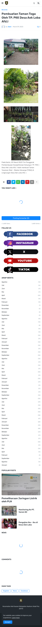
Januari (21, 342)
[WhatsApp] (18, 182)
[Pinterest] (27, 182)
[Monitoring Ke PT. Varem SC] (9, 511)
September (21, 315)
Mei (21, 292)
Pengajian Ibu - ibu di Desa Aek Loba (28, 523)
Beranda (4, 10)
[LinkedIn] (23, 182)
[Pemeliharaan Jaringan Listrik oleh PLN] (21, 484)
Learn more (16, 618)
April (21, 295)
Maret (21, 299)
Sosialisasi (24, 591)
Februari (21, 302)
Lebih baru (6, 223)
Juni (21, 289)
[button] (2, 3)
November (21, 309)
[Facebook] (9, 182)
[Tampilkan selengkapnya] (37, 182)
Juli (21, 285)
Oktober (21, 312)
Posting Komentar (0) (21, 218)
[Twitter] (13, 182)
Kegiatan (6, 591)
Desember (21, 305)
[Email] (32, 182)
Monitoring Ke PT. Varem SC (26, 511)
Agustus (21, 282)
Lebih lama (35, 223)
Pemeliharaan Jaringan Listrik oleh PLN (19, 500)
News (15, 591)
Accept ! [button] (8, 622)
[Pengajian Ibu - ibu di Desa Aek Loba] (9, 524)
